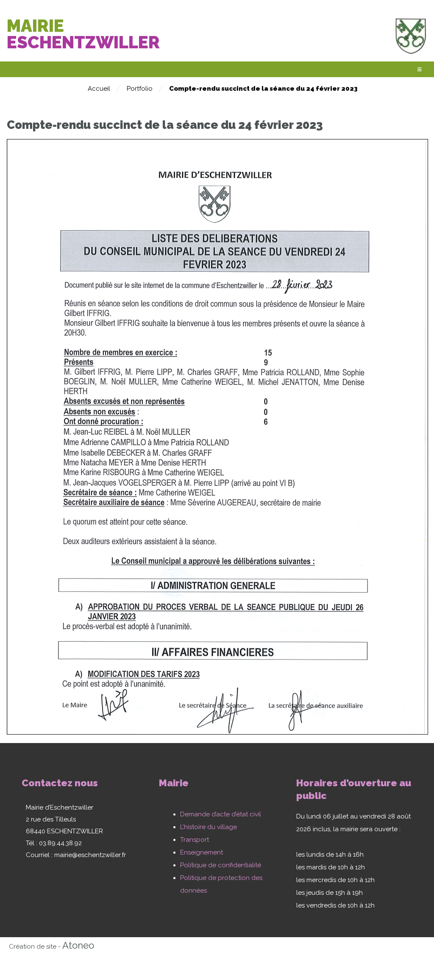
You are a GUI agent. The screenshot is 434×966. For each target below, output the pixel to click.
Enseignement (201, 852)
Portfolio (140, 88)
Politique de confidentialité (220, 865)
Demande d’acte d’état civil (220, 814)
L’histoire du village (208, 827)
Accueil (99, 88)
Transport (194, 840)
